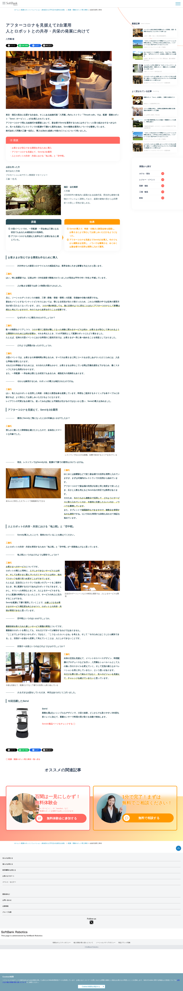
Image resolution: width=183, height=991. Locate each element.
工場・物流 (143, 192)
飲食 (141, 198)
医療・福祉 (143, 186)
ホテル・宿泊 (144, 174)
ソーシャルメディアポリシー (105, 942)
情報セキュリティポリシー (62, 942)
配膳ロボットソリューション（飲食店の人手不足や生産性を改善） (43, 10)
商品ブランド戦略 (124, 942)
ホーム (16, 10)
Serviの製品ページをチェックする (57, 724)
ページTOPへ (178, 848)
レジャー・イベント (147, 180)
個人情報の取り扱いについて (83, 942)
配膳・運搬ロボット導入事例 (78, 10)
